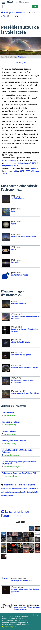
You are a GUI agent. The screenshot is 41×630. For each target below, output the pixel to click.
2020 (33, 12)
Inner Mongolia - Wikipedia (11, 422)
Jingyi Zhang (22, 57)
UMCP (15, 165)
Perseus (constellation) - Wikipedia (14, 441)
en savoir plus (10, 627)
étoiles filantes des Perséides (14, 485)
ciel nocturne (22, 488)
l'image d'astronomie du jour (17, 12)
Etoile (13, 211)
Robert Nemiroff (24, 163)
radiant (10, 496)
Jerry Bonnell (7, 165)
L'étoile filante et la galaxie (20, 342)
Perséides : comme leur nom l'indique (24, 367)
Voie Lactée (15, 262)
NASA (22, 171)
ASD (15, 171)
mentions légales (21, 609)
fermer (36, 615)
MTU (34, 163)
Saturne (13, 249)
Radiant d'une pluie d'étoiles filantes (23, 236)
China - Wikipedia (8, 412)
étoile (3, 488)
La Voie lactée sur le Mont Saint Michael (25, 393)
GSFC (28, 171)
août (3, 16)
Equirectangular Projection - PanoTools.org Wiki (19, 473)
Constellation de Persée (19, 275)
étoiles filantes (11, 488)
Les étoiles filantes (17, 198)
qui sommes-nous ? (21, 607)
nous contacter (34, 607)
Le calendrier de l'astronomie (15, 514)
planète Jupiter (26, 492)
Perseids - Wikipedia (9, 431)
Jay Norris (34, 168)
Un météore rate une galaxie (21, 355)
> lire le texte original (10, 160)
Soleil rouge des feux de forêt (21, 581)
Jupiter (13, 224)
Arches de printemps (18, 304)
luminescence (15, 492)
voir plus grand (20, 62)
